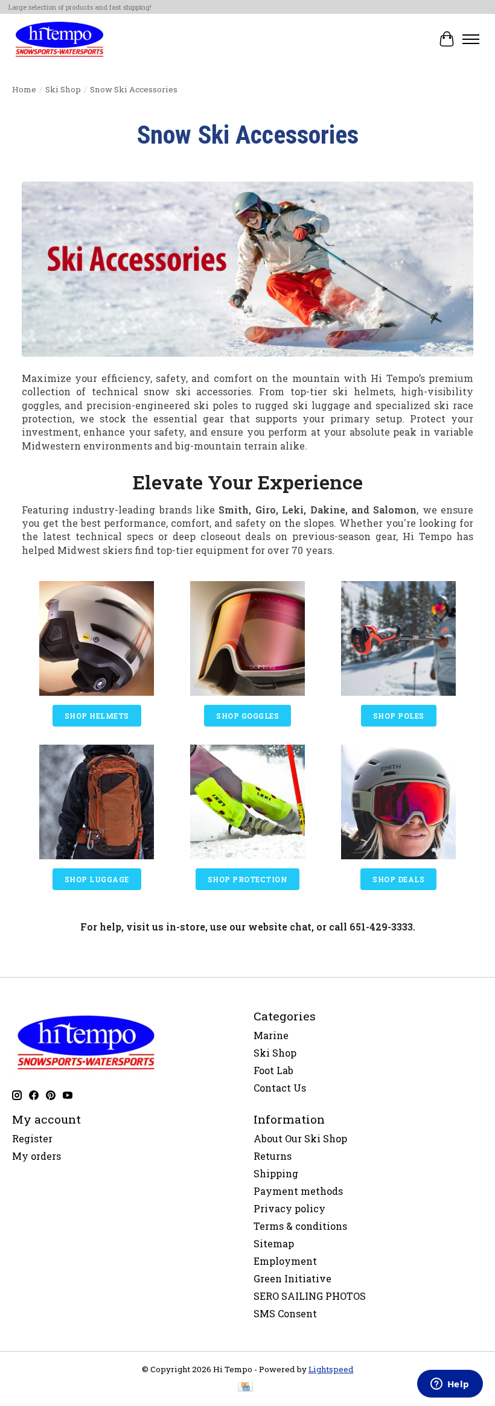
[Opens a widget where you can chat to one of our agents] (450, 1385)
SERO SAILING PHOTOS (310, 1296)
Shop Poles (398, 715)
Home (24, 89)
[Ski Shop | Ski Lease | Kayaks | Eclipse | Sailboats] (59, 38)
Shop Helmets (97, 715)
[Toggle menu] (471, 39)
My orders (36, 1156)
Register (32, 1138)
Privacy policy (289, 1208)
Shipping (276, 1173)
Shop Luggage (97, 879)
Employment (285, 1261)
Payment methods (298, 1191)
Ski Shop (63, 89)
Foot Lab (273, 1070)
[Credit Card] (245, 1388)
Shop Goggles (247, 715)
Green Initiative (292, 1278)
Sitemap (274, 1243)
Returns (273, 1156)
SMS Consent (285, 1313)
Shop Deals (398, 879)
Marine (271, 1035)
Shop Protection (248, 879)
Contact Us (280, 1087)
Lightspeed (331, 1369)
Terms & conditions (300, 1226)
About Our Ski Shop (300, 1138)
